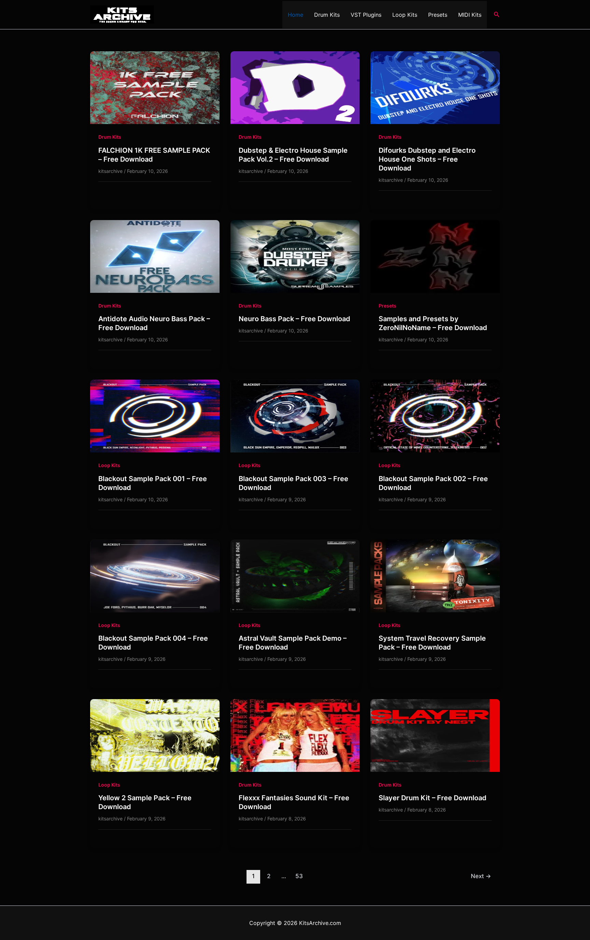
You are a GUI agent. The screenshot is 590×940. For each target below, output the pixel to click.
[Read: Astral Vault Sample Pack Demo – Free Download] (295, 575)
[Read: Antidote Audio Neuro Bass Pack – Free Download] (155, 256)
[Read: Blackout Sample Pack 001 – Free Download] (155, 415)
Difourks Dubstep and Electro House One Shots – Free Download (427, 159)
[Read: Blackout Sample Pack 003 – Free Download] (295, 415)
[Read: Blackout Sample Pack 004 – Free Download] (155, 575)
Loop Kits (404, 14)
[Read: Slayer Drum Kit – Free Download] (435, 735)
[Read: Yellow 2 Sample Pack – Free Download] (155, 735)
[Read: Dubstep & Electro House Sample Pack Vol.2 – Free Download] (295, 87)
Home (295, 14)
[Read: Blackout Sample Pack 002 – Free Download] (435, 415)
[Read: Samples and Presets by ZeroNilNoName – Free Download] (435, 256)
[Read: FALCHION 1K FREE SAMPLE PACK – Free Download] (155, 87)
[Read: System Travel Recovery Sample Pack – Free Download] (435, 575)
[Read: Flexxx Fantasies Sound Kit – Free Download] (295, 735)
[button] (497, 14)
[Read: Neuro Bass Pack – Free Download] (295, 256)
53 (299, 876)
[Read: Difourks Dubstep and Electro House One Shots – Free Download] (435, 87)
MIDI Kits (469, 14)
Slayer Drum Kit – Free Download (433, 798)
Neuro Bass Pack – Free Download (294, 319)
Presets (437, 14)
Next (481, 876)
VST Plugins (366, 14)
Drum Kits (327, 14)
